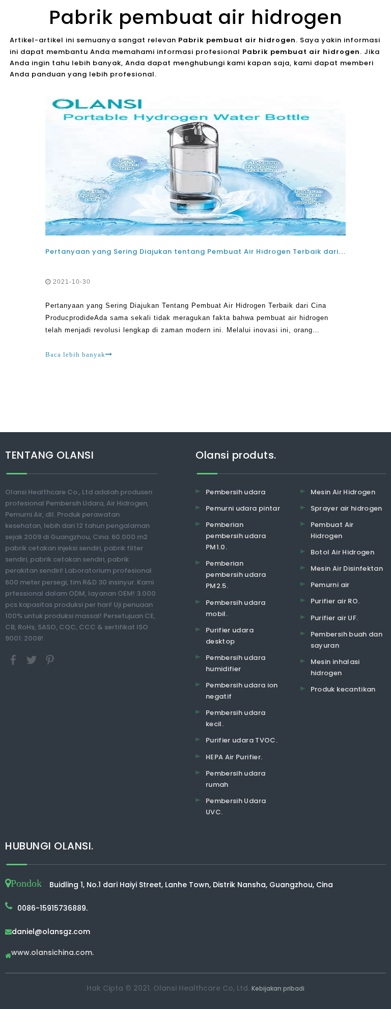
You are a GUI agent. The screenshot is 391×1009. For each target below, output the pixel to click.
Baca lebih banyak (75, 354)
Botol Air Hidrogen (342, 552)
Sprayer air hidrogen (346, 508)
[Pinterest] (50, 660)
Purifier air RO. (335, 601)
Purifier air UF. (334, 618)
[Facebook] (14, 660)
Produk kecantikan (343, 689)
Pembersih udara (235, 492)
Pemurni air (330, 585)
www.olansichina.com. (52, 953)
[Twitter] (32, 660)
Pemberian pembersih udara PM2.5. (236, 575)
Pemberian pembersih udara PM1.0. (236, 536)
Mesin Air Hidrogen (343, 492)
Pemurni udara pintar (243, 508)
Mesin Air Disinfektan (347, 568)
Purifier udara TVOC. (241, 740)
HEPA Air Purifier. (234, 757)
